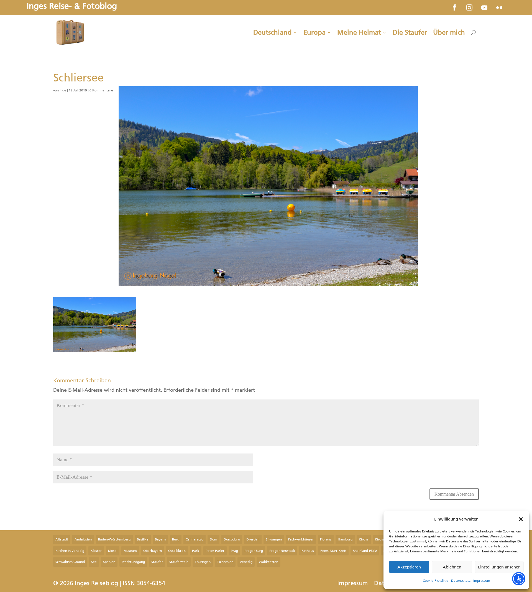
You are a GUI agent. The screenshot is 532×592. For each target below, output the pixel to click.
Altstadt (61, 539)
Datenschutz (460, 581)
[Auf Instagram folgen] (469, 7)
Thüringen (203, 562)
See (94, 562)
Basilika (143, 539)
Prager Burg (253, 551)
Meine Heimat (359, 32)
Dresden (252, 539)
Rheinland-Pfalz (365, 551)
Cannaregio (194, 539)
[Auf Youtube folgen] (484, 7)
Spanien (109, 562)
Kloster (96, 551)
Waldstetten (268, 562)
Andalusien (83, 539)
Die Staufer (410, 32)
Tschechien (225, 562)
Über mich (449, 32)
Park (195, 551)
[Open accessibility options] (518, 578)
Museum (130, 551)
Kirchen (381, 539)
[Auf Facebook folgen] (454, 7)
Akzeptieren (409, 567)
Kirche (364, 539)
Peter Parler (215, 551)
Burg (175, 539)
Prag (234, 551)
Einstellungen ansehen (499, 567)
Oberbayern (152, 551)
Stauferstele (178, 562)
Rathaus (307, 551)
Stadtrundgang (133, 562)
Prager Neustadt (282, 551)
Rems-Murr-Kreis (333, 551)
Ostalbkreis (177, 551)
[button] (521, 519)
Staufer (157, 562)
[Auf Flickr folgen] (499, 7)
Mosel (112, 551)
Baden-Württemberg (114, 539)
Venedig (246, 562)
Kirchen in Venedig (69, 551)
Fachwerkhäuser (301, 539)
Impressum (481, 581)
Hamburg (345, 539)
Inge (63, 90)
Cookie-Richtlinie (435, 581)
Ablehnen (452, 567)
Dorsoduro (232, 539)
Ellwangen (274, 539)
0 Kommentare (101, 90)
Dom (213, 539)
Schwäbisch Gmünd (70, 562)
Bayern (160, 539)
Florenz (325, 539)
